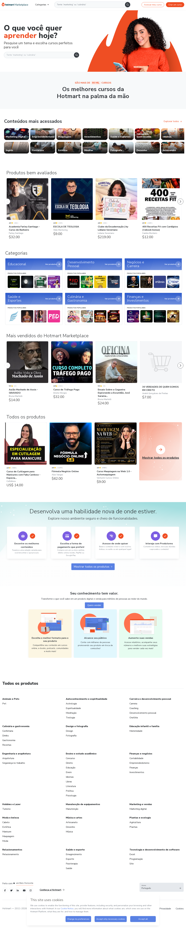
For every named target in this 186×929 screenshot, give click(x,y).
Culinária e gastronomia (15, 726)
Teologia (70, 717)
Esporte (70, 859)
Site (131, 863)
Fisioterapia (72, 863)
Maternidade (135, 731)
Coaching (133, 708)
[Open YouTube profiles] (24, 890)
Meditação (71, 713)
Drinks (5, 735)
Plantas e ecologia (140, 817)
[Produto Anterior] (7, 198)
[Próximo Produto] (180, 198)
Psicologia (71, 795)
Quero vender (94, 605)
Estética (6, 827)
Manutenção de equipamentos (83, 804)
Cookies (180, 908)
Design (69, 731)
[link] (16, 134)
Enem (69, 772)
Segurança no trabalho (13, 763)
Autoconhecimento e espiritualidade (86, 699)
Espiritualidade (73, 708)
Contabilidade (136, 758)
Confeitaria (7, 731)
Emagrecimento (74, 854)
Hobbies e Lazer (11, 804)
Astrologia (71, 703)
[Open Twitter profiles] (11, 890)
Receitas (6, 745)
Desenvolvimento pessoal (142, 713)
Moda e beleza (10, 817)
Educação (70, 767)
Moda (5, 841)
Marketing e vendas (140, 804)
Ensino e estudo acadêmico (81, 753)
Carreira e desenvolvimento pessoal (150, 699)
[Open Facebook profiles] (5, 890)
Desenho (70, 827)
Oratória (133, 717)
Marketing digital (138, 809)
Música (69, 831)
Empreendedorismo (139, 763)
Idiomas (70, 777)
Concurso (70, 758)
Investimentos (136, 772)
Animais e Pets (10, 699)
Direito (69, 763)
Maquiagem (8, 836)
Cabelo (6, 822)
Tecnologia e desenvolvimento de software (154, 849)
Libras (69, 781)
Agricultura (135, 822)
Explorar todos (171, 121)
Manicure (6, 831)
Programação (136, 859)
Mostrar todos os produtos (91, 567)
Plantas (133, 827)
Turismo (6, 809)
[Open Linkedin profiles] (18, 890)
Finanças (133, 767)
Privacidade (165, 908)
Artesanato (72, 822)
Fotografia (71, 735)
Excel (132, 854)
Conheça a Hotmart (50, 889)
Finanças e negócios (140, 753)
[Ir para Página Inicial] (15, 4)
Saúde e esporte (75, 849)
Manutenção (72, 809)
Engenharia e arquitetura (16, 753)
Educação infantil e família (144, 726)
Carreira (133, 703)
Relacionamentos (12, 849)
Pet (4, 703)
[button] (162, 887)
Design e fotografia (77, 726)
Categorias (40, 4)
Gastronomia (8, 740)
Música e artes (74, 817)
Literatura (71, 786)
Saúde (69, 868)
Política (70, 791)
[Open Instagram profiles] (30, 890)
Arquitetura (8, 758)
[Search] (127, 4)
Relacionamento (10, 854)
